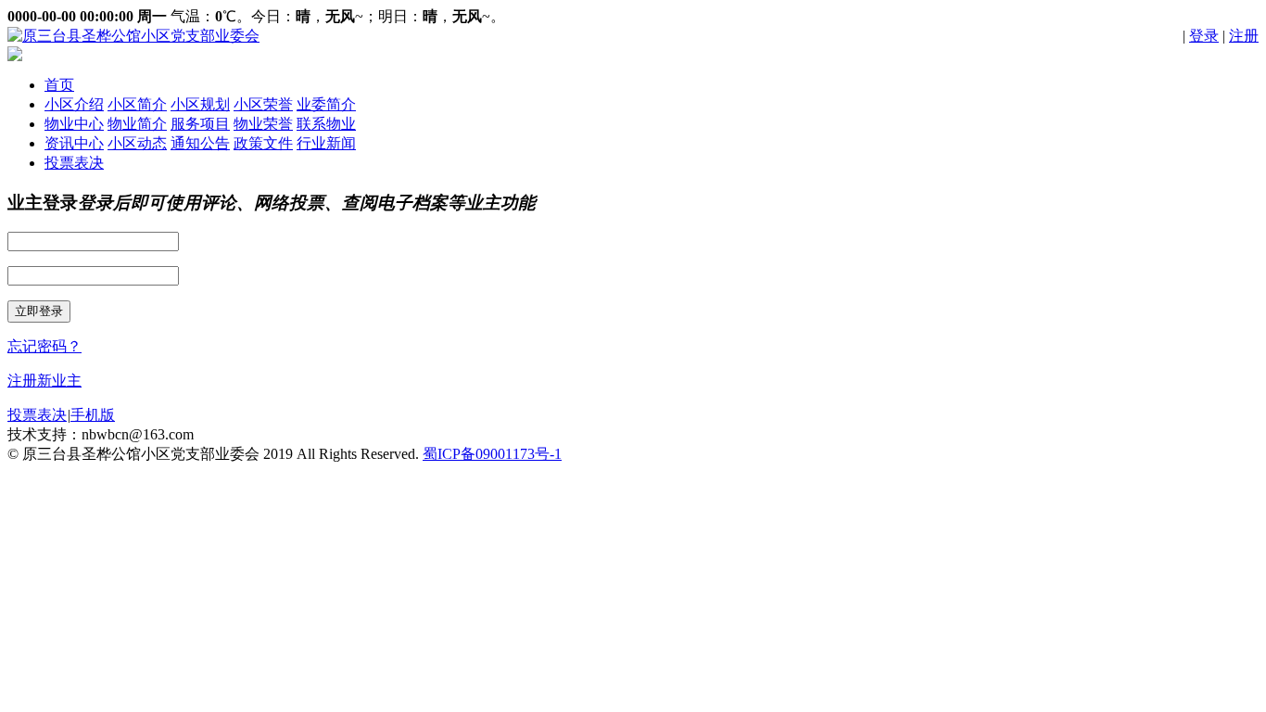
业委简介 (326, 104)
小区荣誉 (263, 104)
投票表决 (74, 163)
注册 (1244, 36)
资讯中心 (74, 143)
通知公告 (200, 143)
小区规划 (200, 104)
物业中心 (74, 124)
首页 (59, 85)
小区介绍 (74, 104)
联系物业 (326, 124)
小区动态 (137, 143)
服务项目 (200, 124)
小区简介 (137, 104)
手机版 (92, 415)
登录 (1204, 36)
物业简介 (137, 124)
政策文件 (263, 143)
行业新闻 (326, 143)
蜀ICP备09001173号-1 (492, 454)
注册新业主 (44, 380)
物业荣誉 (263, 124)
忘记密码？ (44, 346)
